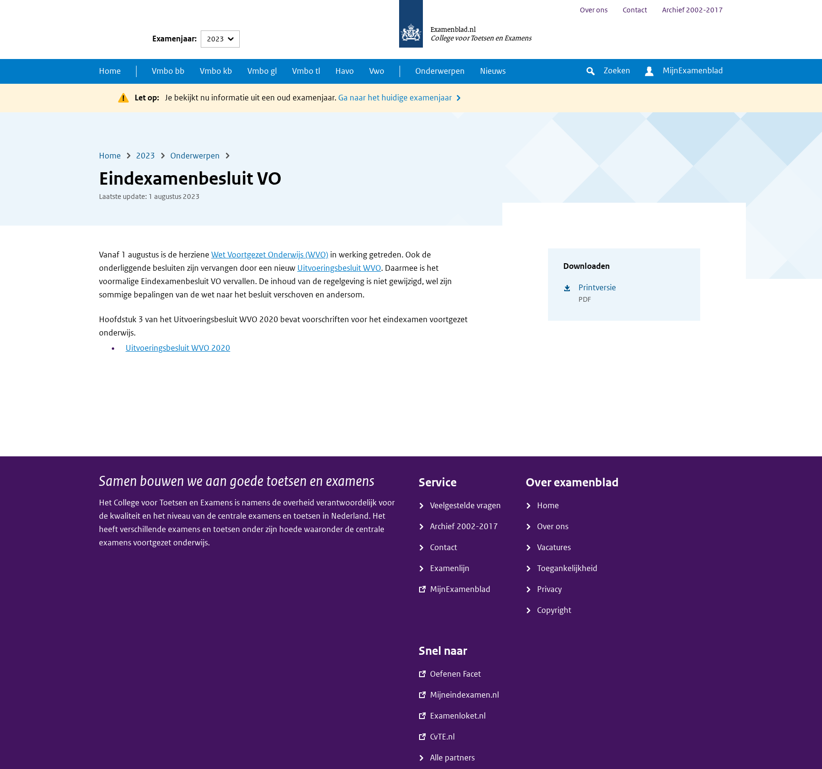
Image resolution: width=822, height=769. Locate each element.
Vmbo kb (216, 71)
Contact (635, 10)
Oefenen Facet (455, 674)
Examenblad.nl (453, 29)
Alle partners (452, 758)
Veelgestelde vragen (465, 506)
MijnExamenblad (693, 71)
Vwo (376, 71)
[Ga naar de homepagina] (411, 29)
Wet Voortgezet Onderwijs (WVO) (269, 255)
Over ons (593, 10)
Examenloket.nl (458, 716)
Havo (344, 71)
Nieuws (493, 71)
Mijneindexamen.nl (464, 695)
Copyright (554, 610)
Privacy (549, 589)
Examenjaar (173, 39)
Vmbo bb (168, 71)
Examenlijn (450, 568)
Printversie (597, 288)
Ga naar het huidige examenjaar (395, 98)
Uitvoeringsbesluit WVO (339, 268)
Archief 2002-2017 (692, 10)
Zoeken (617, 71)
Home (110, 71)
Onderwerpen (440, 71)
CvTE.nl (442, 737)
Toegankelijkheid (567, 568)
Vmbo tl (306, 71)
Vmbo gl (262, 71)
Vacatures (554, 547)
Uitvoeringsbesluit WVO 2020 (178, 348)
